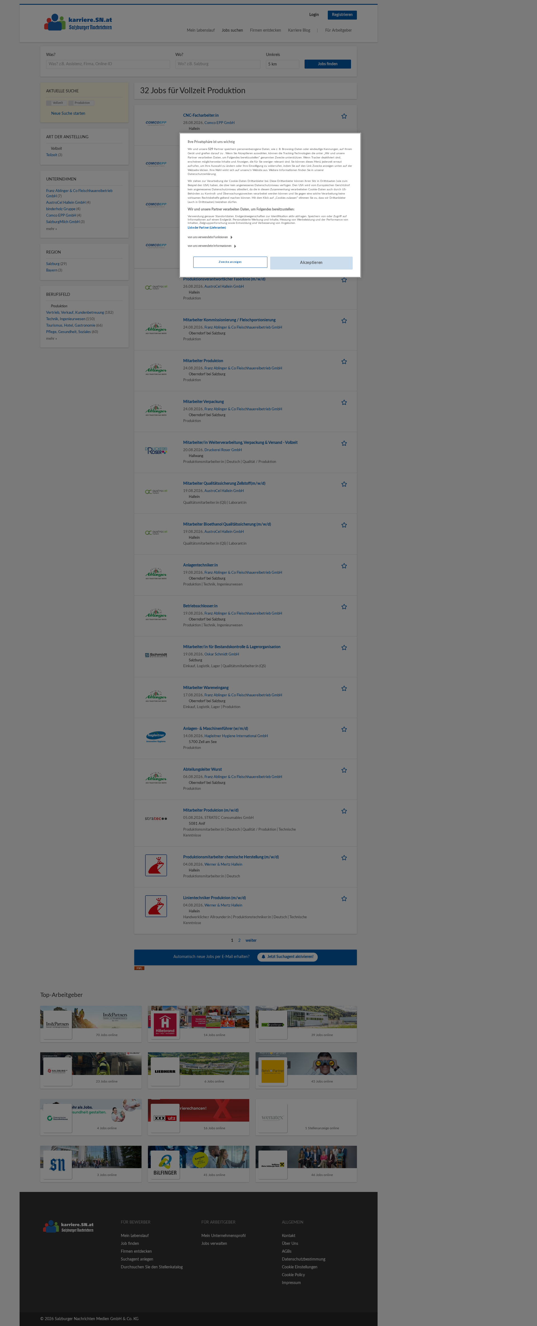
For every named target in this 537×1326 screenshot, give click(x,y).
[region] (270, 205)
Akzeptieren (311, 263)
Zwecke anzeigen (230, 262)
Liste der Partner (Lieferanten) (207, 227)
